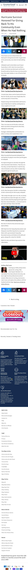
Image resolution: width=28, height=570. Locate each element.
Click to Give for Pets (7, 454)
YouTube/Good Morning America (14, 91)
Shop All (4, 482)
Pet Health (4, 522)
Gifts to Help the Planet (7, 543)
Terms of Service (6, 436)
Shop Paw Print (5, 487)
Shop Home (4, 494)
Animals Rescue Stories (7, 512)
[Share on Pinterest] (24, 51)
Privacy (3, 438)
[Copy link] (14, 51)
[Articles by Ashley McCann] (4, 270)
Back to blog (15, 299)
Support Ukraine (6, 550)
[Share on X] (8, 51)
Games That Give (6, 471)
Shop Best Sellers (6, 484)
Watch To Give (14, 1)
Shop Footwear (5, 492)
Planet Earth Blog (6, 530)
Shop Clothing (5, 489)
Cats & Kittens (5, 515)
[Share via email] (19, 51)
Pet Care (4, 525)
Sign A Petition (5, 474)
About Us (4, 423)
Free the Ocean (5, 469)
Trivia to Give (5, 461)
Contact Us (4, 418)
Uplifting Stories (6, 527)
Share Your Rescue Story (8, 532)
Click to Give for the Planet (8, 459)
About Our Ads (5, 446)
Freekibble (4, 466)
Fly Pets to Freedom (7, 548)
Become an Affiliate (6, 425)
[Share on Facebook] (3, 51)
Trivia (21, 1)
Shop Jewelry (5, 499)
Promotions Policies (7, 441)
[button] (17, 5)
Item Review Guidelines (7, 443)
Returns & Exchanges (7, 415)
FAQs (3, 420)
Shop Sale (4, 502)
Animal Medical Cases (7, 545)
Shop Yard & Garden (6, 497)
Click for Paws (5, 464)
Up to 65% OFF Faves (14, 320)
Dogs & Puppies (5, 517)
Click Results (5, 428)
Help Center (5, 413)
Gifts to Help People (7, 540)
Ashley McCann (12, 33)
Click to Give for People (7, 456)
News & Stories (5, 1)
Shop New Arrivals (6, 504)
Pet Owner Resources (7, 520)
